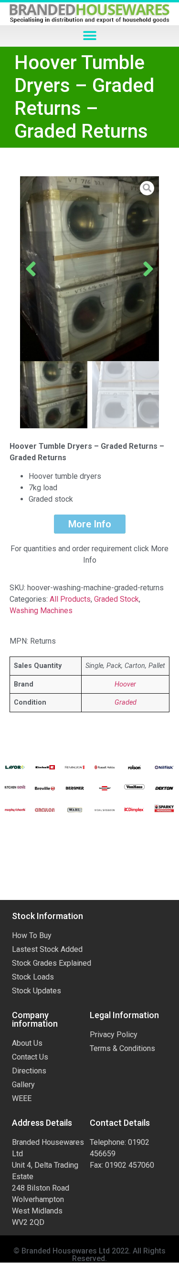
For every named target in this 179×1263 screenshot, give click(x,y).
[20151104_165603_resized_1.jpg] (89, 268)
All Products (70, 599)
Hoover (125, 684)
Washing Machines (41, 610)
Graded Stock (116, 599)
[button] (89, 36)
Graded (126, 702)
